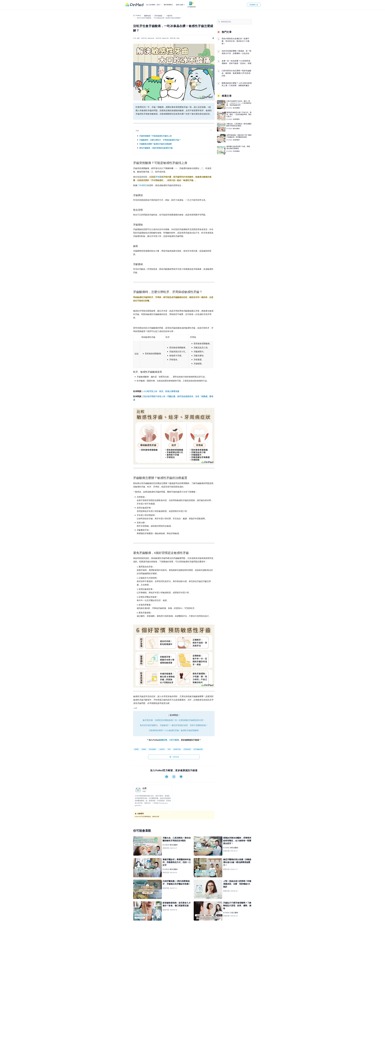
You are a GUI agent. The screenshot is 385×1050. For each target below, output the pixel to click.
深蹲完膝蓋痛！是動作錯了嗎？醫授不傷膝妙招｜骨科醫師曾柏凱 (238, 136)
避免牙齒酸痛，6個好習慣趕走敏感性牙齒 (156, 148)
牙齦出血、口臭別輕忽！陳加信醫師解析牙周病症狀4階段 (238, 125)
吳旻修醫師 (236, 151)
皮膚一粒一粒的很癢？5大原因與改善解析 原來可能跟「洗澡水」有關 (236, 62)
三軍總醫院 (142, 185)
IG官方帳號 (174, 740)
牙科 (169, 749)
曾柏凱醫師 (236, 119)
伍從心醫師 (234, 913)
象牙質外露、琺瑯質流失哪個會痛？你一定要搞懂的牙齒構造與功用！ (174, 720)
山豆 (138, 38)
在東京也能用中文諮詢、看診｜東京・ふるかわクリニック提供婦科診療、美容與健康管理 (238, 103)
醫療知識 (147, 16)
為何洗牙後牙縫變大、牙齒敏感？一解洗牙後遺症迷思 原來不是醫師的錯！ (174, 725)
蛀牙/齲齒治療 (198, 749)
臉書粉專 (163, 740)
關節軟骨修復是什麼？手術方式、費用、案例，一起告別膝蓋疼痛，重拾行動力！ (238, 114)
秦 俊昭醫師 (236, 108)
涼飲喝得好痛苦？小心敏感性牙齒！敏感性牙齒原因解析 (174, 730)
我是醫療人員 (254, 5)
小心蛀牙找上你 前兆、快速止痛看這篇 (161, 391)
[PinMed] (134, 5)
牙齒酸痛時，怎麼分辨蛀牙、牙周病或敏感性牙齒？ (160, 140)
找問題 (136, 749)
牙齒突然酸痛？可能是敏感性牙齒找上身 (155, 136)
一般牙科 (169, 16)
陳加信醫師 (236, 128)
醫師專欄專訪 (168, 5)
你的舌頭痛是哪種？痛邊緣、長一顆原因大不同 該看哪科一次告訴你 (236, 52)
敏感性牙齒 (177, 749)
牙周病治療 (187, 749)
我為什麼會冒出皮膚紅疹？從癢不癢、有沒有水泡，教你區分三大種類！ (235, 41)
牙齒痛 (144, 749)
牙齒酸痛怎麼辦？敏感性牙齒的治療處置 (155, 144)
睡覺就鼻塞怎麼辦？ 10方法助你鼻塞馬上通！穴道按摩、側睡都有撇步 (237, 84)
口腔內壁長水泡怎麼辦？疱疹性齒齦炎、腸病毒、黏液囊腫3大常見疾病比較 (236, 73)
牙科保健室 (158, 16)
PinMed (138, 15)
